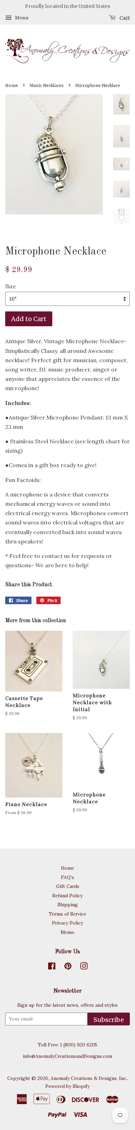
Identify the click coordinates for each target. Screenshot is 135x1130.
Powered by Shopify (67, 1086)
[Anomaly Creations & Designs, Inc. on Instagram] (84, 967)
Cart (124, 18)
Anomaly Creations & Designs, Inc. (89, 1078)
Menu (21, 18)
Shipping (67, 904)
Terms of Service (67, 914)
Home (11, 85)
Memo (67, 932)
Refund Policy (67, 895)
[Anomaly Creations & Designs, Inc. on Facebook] (52, 967)
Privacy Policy (67, 923)
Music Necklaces (46, 85)
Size (10, 286)
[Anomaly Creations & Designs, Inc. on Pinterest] (68, 967)
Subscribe (108, 1020)
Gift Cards (67, 886)
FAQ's (67, 877)
